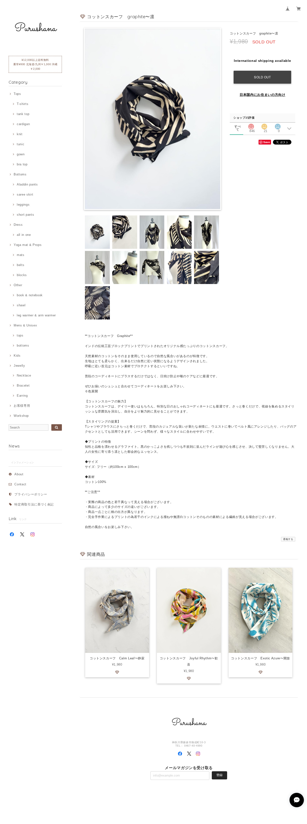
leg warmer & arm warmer (36, 315)
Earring (22, 395)
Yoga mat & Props (27, 245)
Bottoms (20, 174)
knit (19, 134)
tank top (23, 114)
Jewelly (19, 365)
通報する (288, 539)
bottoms (23, 345)
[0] (277, 125)
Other (18, 285)
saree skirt (25, 194)
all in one (24, 235)
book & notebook (30, 295)
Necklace (24, 375)
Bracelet (23, 385)
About (18, 474)
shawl (21, 305)
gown (20, 154)
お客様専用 (22, 405)
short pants (25, 214)
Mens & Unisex (25, 325)
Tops (17, 94)
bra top (22, 164)
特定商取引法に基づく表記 (34, 504)
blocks (22, 275)
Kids (17, 355)
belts (20, 265)
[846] (251, 125)
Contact (20, 484)
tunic (20, 144)
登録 (219, 775)
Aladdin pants (27, 184)
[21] (264, 125)
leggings (23, 204)
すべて (237, 126)
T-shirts (22, 104)
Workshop (21, 416)
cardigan (23, 124)
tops (20, 335)
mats (20, 255)
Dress (18, 224)
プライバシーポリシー (30, 494)
